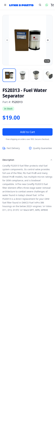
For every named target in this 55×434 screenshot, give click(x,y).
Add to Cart (27, 132)
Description (8, 159)
